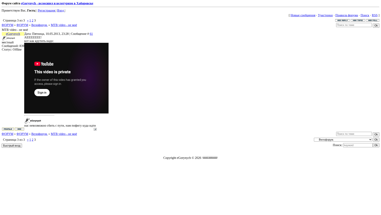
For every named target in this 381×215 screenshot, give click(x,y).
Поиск (365, 15)
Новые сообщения (303, 15)
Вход (61, 10)
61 (91, 33)
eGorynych (13, 33)
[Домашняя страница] (19, 129)
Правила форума (346, 15)
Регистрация (47, 10)
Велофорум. (39, 25)
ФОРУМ (7, 25)
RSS (375, 15)
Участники (325, 15)
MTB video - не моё (64, 25)
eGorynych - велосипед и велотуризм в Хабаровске (57, 3)
